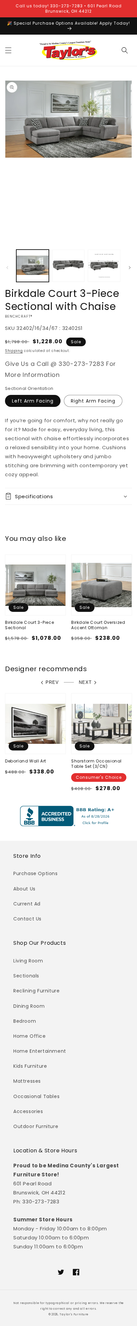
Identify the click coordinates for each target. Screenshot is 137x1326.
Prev (52, 682)
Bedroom (24, 1021)
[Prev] (7, 267)
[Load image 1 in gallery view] (32, 266)
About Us (24, 888)
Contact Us (27, 918)
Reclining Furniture (36, 990)
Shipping (14, 350)
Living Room (28, 960)
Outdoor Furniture (35, 1126)
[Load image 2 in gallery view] (68, 266)
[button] (8, 50)
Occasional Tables (36, 1096)
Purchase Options (35, 873)
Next (85, 682)
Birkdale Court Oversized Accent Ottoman (98, 625)
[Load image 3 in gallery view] (104, 266)
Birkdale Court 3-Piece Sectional (29, 625)
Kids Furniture (30, 1066)
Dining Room (29, 1006)
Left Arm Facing (33, 401)
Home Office (29, 1036)
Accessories (28, 1111)
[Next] (129, 267)
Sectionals (26, 975)
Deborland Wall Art (25, 761)
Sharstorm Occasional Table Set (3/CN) (96, 763)
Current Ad (27, 903)
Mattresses (27, 1081)
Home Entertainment (39, 1051)
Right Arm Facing (93, 401)
